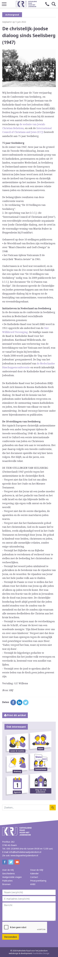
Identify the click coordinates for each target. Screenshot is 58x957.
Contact (34, 877)
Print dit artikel (16, 715)
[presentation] (24, 927)
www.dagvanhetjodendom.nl (24, 855)
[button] (4, 3)
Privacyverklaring (38, 880)
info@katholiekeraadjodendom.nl (25, 852)
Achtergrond (12, 14)
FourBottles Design (29, 953)
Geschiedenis (8, 873)
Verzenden (10, 937)
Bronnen (6, 884)
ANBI (32, 884)
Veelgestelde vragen (12, 877)
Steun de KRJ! (36, 869)
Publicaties (7, 880)
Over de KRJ (8, 869)
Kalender (34, 873)
